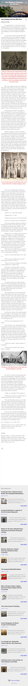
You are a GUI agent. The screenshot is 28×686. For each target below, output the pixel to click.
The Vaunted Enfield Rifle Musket (11, 569)
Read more (24, 506)
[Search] (26, 3)
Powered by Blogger (15, 680)
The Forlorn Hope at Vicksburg (10, 606)
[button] (26, 20)
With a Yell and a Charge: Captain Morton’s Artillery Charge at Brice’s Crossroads (11, 587)
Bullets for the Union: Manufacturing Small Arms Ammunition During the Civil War (12, 530)
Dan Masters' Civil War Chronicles (14, 3)
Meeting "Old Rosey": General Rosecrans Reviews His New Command (10, 550)
